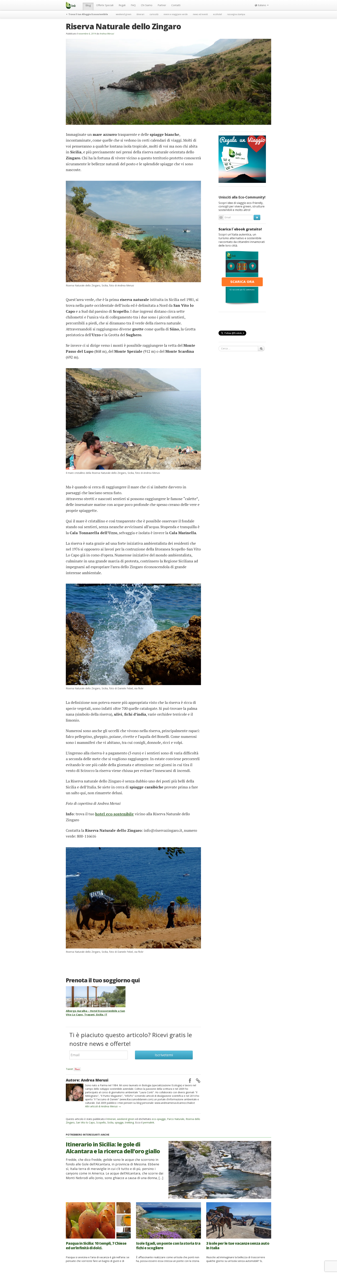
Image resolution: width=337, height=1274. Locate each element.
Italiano (262, 5)
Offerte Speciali (104, 5)
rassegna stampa (236, 14)
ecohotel (217, 14)
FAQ (133, 5)
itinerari (140, 14)
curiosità (154, 14)
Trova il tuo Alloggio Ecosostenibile (88, 14)
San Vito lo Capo (85, 1122)
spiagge (119, 1122)
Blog (88, 5)
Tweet (69, 1069)
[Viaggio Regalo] (242, 158)
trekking (129, 1122)
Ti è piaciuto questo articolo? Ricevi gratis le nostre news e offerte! (130, 1039)
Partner (162, 5)
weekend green (123, 14)
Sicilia (110, 1122)
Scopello (101, 1122)
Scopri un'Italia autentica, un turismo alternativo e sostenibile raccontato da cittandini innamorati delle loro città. (242, 240)
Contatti (175, 5)
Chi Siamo (146, 5)
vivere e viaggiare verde (176, 14)
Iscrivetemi (164, 1055)
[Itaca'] (242, 277)
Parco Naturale (175, 1119)
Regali (122, 5)
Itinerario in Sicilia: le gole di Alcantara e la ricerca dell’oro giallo (113, 1147)
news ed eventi (200, 14)
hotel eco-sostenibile (114, 813)
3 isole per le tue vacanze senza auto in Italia (237, 1245)
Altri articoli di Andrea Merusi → (103, 1106)
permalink (148, 1122)
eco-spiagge (159, 1119)
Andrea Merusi (106, 33)
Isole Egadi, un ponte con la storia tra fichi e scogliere (168, 1245)
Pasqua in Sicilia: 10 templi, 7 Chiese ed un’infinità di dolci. (96, 1245)
